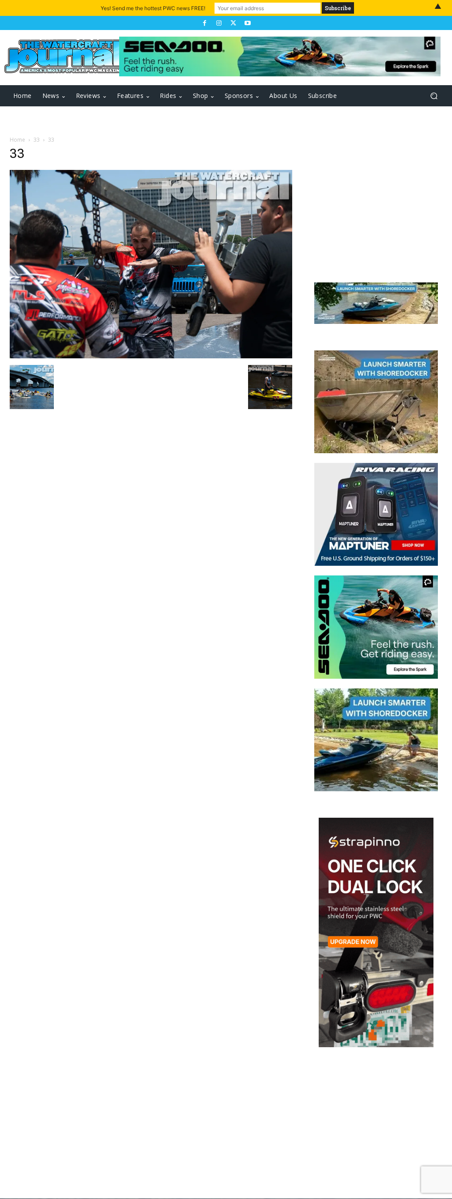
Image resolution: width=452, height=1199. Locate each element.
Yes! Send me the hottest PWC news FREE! (153, 8)
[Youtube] (247, 23)
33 (37, 139)
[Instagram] (219, 23)
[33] (151, 356)
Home (17, 139)
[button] (433, 96)
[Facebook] (204, 23)
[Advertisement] (376, 204)
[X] (233, 23)
